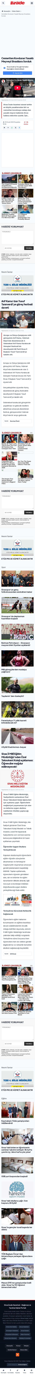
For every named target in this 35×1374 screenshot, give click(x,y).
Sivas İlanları (25, 1330)
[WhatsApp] (11, 127)
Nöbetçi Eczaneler (24, 1338)
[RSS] (17, 1354)
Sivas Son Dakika (11, 1327)
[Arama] (3, 3)
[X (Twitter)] (15, 127)
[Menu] (32, 3)
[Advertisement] (17, 36)
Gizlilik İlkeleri (12, 1350)
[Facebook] (19, 127)
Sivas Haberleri (24, 1327)
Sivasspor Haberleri (12, 1330)
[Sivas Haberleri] (17, 3)
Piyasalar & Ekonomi (12, 1334)
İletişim (26, 1346)
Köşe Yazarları (25, 1334)
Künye (18, 1346)
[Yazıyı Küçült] (8, 127)
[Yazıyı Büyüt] (4, 127)
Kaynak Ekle (18, 73)
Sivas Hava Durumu (10, 1338)
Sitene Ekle (23, 1350)
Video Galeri (16, 11)
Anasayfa (7, 11)
